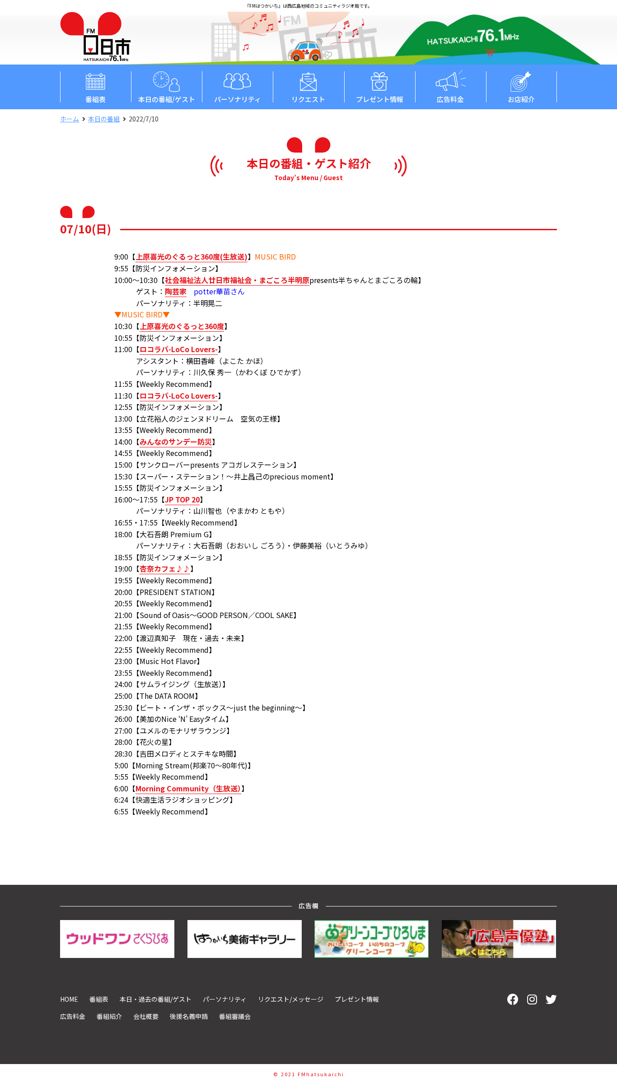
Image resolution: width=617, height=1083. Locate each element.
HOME (69, 999)
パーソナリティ (237, 99)
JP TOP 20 (182, 499)
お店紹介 (521, 99)
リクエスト (308, 99)
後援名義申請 (189, 1016)
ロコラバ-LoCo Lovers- (179, 349)
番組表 (95, 99)
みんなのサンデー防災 (176, 441)
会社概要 (146, 1016)
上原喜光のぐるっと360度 (182, 326)
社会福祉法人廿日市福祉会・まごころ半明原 (237, 279)
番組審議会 (235, 1016)
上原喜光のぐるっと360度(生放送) (192, 256)
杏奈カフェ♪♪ (165, 568)
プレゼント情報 (379, 99)
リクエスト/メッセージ (290, 999)
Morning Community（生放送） (188, 788)
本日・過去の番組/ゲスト (156, 999)
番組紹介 (109, 1016)
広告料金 (450, 99)
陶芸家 (176, 291)
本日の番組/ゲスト (166, 99)
